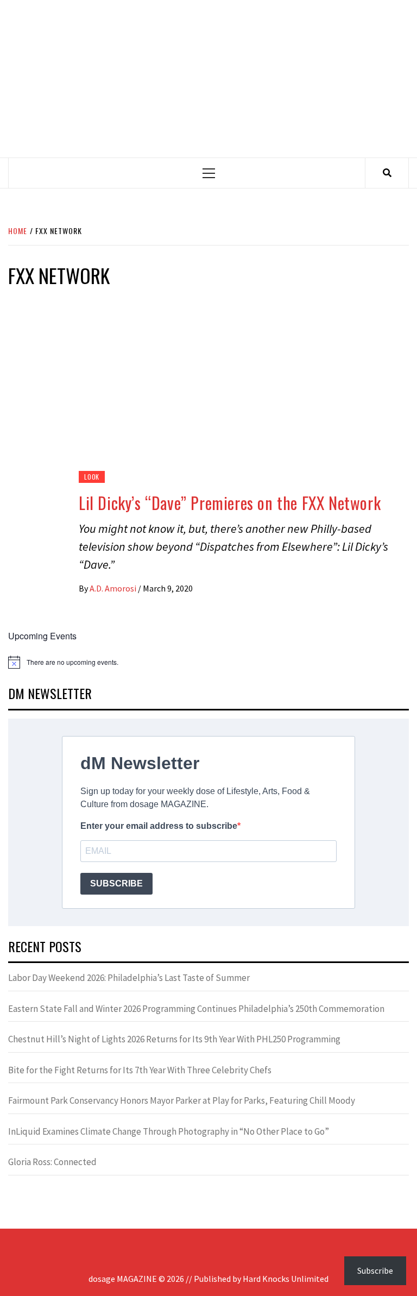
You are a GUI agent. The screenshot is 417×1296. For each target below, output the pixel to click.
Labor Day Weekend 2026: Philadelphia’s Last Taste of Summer (129, 978)
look (91, 476)
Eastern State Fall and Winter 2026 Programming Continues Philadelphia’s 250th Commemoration (196, 1009)
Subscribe (375, 1270)
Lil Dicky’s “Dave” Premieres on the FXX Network (230, 502)
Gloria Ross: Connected (52, 1162)
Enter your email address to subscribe (158, 826)
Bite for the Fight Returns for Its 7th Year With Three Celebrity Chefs (139, 1070)
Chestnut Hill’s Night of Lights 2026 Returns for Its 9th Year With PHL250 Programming (174, 1039)
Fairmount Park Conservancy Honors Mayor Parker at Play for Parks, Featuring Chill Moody (181, 1100)
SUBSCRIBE (116, 883)
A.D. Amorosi (114, 588)
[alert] (208, 662)
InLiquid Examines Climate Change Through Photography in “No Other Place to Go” (168, 1131)
